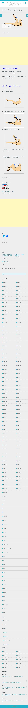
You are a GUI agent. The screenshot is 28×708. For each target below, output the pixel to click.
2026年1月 (19, 294)
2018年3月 (19, 480)
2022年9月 (19, 373)
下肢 (4, 560)
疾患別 (4, 596)
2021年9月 (19, 397)
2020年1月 (19, 437)
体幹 (9, 26)
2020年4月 (5, 433)
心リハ (4, 580)
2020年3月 (19, 433)
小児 (4, 576)
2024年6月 (5, 334)
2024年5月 (19, 334)
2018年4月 (5, 480)
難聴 (4, 612)
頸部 (4, 616)
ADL (4, 500)
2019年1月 (19, 460)
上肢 (4, 556)
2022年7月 (19, 377)
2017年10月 (5, 492)
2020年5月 (19, 429)
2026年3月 (19, 290)
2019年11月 (19, 441)
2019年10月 (5, 445)
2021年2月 (5, 413)
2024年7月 (19, 330)
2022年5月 (19, 381)
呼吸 (4, 572)
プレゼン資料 (5, 544)
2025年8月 (5, 306)
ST (3, 512)
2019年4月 (5, 456)
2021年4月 (5, 409)
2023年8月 (5, 353)
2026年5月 (19, 286)
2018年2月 (5, 484)
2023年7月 (19, 353)
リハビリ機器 (5, 552)
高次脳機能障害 (6, 620)
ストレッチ (5, 532)
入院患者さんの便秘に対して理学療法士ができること (7, 255)
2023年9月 (19, 349)
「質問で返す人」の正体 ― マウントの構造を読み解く (12, 676)
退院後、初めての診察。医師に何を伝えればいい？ (11, 682)
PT (3, 508)
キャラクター (5, 524)
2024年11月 (19, 322)
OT (3, 504)
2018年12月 (5, 464)
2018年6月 (5, 476)
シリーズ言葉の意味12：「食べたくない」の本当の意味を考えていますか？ (13, 688)
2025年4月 (5, 314)
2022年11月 (19, 369)
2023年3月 (19, 361)
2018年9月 (19, 468)
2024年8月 (5, 330)
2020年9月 (19, 421)
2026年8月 (5, 282)
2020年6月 (5, 429)
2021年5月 (19, 405)
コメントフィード (6, 640)
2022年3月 (19, 385)
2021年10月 (5, 397)
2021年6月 (5, 405)
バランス (5, 540)
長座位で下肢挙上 (5, 261)
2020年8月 (5, 425)
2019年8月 (5, 448)
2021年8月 (5, 401)
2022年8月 (5, 377)
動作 (4, 568)
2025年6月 (5, 310)
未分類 (4, 584)
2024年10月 (5, 326)
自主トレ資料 (5, 604)
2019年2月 (5, 460)
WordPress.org (6, 644)
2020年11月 (19, 417)
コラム (4, 528)
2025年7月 (19, 306)
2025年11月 (19, 298)
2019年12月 (5, 441)
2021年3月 (19, 409)
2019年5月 (19, 452)
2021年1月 (19, 413)
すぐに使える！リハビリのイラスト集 (14, 4)
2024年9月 (19, 326)
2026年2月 (5, 294)
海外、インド (5, 588)
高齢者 (4, 624)
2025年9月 (19, 302)
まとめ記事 (5, 516)
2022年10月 (5, 373)
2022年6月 (5, 381)
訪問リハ (5, 608)
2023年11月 (19, 345)
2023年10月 (5, 349)
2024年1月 (19, 342)
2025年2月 (5, 318)
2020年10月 (5, 421)
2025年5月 (19, 310)
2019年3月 (19, 456)
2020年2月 (5, 437)
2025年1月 (19, 318)
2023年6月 (5, 357)
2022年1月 (19, 389)
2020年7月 (19, 425)
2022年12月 (5, 369)
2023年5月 (19, 357)
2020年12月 (5, 417)
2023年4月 (5, 361)
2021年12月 (5, 393)
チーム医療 (5, 536)
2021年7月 (19, 401)
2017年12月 (5, 488)
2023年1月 (19, 365)
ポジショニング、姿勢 (7, 548)
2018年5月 (19, 476)
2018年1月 (19, 484)
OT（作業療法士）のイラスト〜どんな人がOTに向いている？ (13, 701)
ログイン (5, 632)
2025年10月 (5, 302)
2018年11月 (19, 464)
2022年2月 (5, 389)
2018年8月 (5, 472)
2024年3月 (19, 338)
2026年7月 (19, 282)
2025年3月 (19, 314)
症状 (4, 600)
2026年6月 (5, 286)
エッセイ (5, 520)
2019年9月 (19, 445)
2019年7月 (19, 448)
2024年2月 (5, 342)
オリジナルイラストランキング (8, 191)
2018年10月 (5, 468)
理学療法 (5, 592)
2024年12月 (5, 322)
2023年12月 (5, 345)
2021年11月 (19, 393)
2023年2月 (5, 365)
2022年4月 (5, 385)
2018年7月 (19, 472)
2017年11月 (19, 488)
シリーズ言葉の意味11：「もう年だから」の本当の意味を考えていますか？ (13, 695)
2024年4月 (5, 338)
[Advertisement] (14, 51)
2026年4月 (5, 290)
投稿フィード (5, 636)
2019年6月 (5, 452)
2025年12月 (5, 298)
